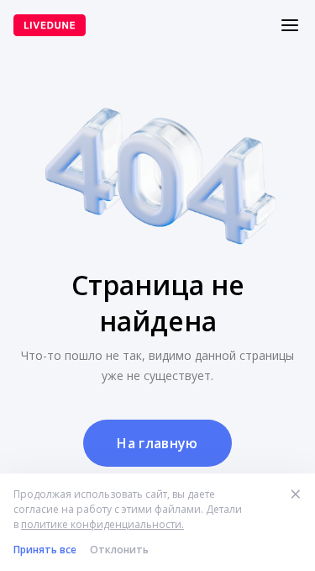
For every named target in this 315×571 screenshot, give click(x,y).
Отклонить (119, 549)
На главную (157, 443)
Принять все (44, 549)
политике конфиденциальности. (102, 524)
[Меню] (290, 25)
